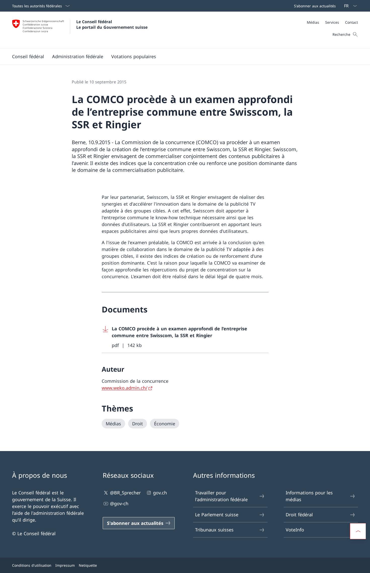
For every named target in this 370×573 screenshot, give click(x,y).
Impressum (65, 565)
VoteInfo (295, 530)
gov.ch (160, 493)
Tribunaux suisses (214, 530)
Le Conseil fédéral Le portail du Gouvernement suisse (111, 24)
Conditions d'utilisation (31, 565)
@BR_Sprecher (125, 493)
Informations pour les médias (309, 496)
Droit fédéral (299, 515)
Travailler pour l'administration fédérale (221, 496)
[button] (28, 56)
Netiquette (88, 565)
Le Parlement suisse (216, 515)
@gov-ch (119, 503)
